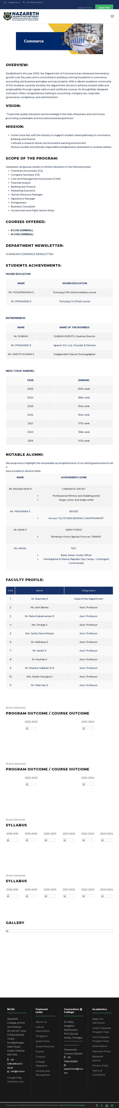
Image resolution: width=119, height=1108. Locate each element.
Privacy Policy (100, 1065)
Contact (40, 1056)
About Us (41, 1022)
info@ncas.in (17, 1071)
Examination (99, 1046)
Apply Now (104, 7)
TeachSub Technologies (71, 1105)
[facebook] (97, 1105)
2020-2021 (50, 833)
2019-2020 (31, 833)
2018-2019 (12, 833)
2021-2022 (69, 833)
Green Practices (45, 1046)
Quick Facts (43, 1041)
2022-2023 (31, 721)
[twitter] (102, 1105)
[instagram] (112, 1105)
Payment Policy (101, 1051)
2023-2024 (87, 721)
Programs (41, 1036)
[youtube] (107, 1105)
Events (40, 1051)
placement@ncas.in (73, 1068)
